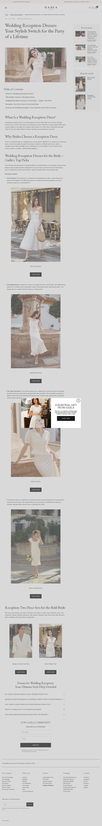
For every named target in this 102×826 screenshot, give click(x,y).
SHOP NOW (66, 418)
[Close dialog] (78, 400)
